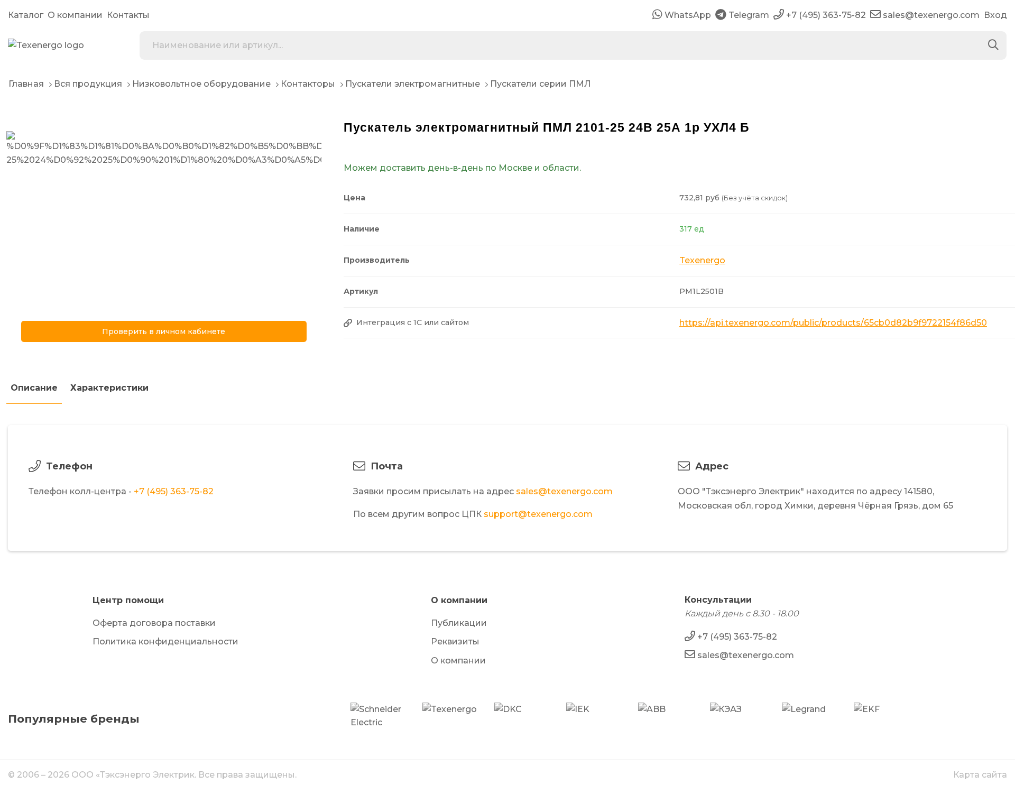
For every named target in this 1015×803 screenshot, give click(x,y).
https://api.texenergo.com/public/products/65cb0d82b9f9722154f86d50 (833, 323)
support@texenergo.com (538, 514)
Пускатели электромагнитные (412, 84)
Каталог (25, 15)
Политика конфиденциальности (165, 641)
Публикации (459, 623)
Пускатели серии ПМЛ (540, 84)
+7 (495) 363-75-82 (174, 491)
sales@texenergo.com (564, 491)
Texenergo (702, 260)
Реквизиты (455, 641)
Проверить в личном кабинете (163, 331)
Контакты (128, 15)
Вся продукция (88, 84)
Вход (995, 15)
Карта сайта (980, 775)
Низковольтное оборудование (201, 84)
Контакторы (308, 84)
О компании (75, 15)
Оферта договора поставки (154, 623)
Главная (26, 84)
